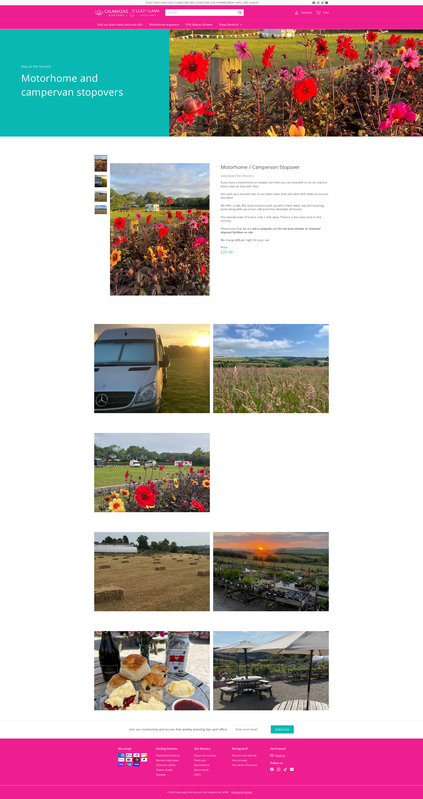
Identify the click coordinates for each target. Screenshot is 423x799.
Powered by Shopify (241, 792)
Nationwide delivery (168, 755)
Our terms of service (244, 765)
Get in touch (201, 769)
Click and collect (165, 765)
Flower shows (164, 769)
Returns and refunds (244, 755)
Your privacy (239, 760)
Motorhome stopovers (164, 24)
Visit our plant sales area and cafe (119, 24)
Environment (202, 765)
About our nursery (205, 755)
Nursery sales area (167, 760)
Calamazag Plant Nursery (237, 175)
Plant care (200, 760)
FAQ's (197, 774)
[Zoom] (160, 229)
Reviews (161, 774)
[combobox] (204, 12)
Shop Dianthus (229, 24)
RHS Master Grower (199, 24)
